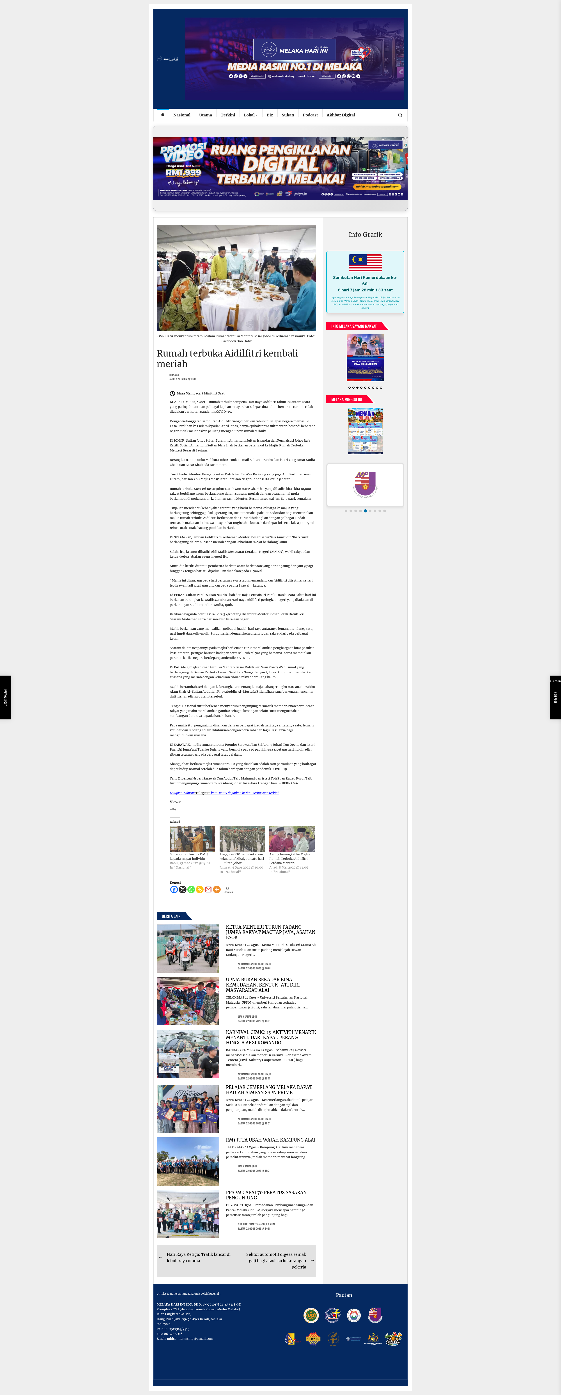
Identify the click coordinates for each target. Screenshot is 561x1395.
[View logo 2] (351, 511)
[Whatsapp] (191, 889)
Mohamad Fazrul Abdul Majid (255, 964)
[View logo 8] (379, 511)
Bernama (174, 374)
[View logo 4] (360, 511)
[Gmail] (208, 889)
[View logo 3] (355, 511)
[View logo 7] (375, 511)
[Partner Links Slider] (365, 485)
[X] (182, 889)
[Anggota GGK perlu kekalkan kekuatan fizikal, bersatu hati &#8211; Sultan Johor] (242, 839)
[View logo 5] (365, 511)
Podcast (310, 115)
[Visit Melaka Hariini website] (280, 168)
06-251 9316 (173, 1334)
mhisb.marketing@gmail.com (190, 1339)
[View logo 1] (346, 511)
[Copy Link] (200, 889)
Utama (205, 115)
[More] (217, 889)
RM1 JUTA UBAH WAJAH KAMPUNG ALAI (271, 1140)
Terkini (228, 115)
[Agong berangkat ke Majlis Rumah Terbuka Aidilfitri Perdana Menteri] (292, 839)
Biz (270, 115)
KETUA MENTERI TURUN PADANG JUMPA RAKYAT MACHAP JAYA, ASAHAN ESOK (270, 932)
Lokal (249, 115)
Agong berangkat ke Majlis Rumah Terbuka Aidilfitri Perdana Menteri (289, 858)
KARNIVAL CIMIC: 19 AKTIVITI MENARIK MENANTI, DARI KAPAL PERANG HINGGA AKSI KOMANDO (271, 1037)
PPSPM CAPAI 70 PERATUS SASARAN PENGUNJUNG (266, 1195)
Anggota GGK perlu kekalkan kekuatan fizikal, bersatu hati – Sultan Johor (242, 858)
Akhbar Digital (341, 115)
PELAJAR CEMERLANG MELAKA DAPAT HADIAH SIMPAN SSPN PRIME (269, 1090)
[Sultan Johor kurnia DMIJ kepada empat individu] (192, 839)
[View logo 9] (384, 511)
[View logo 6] (370, 510)
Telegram (202, 793)
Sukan (288, 115)
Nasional (181, 115)
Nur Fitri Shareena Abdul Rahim (256, 1224)
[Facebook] (174, 889)
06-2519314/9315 (176, 1329)
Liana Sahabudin (247, 1016)
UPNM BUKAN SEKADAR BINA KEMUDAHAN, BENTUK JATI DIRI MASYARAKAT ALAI (263, 985)
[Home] (163, 115)
